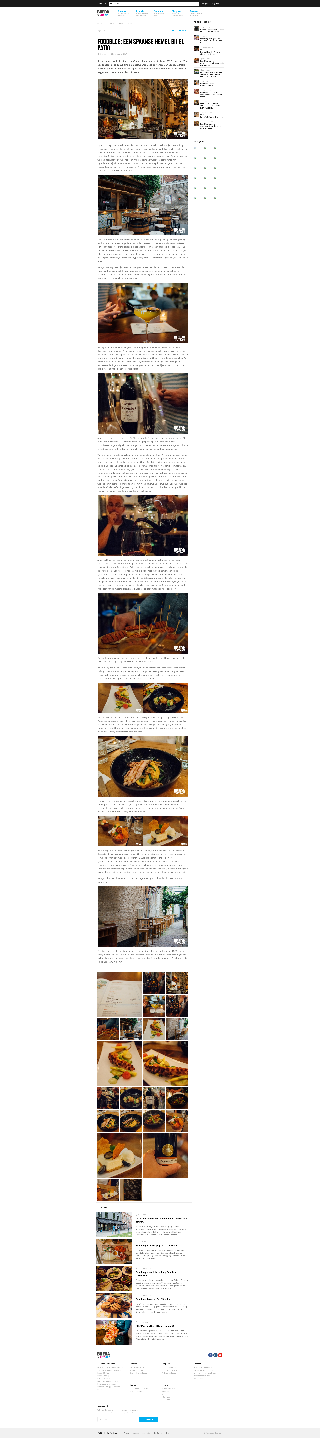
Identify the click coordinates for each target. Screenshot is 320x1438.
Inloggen (205, 4)
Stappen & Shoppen (106, 1363)
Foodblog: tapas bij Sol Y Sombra (153, 1299)
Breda (102, 4)
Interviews (166, 1397)
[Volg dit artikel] (173, 30)
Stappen (133, 1363)
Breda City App (104, 1373)
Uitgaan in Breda (136, 1370)
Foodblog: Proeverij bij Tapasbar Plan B (157, 1245)
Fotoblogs (166, 1400)
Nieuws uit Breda (168, 1389)
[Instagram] (215, 1355)
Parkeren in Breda (169, 1373)
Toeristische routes (202, 1376)
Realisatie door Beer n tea (213, 1433)
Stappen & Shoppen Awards (109, 1387)
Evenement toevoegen (107, 1384)
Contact (101, 1389)
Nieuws (165, 1385)
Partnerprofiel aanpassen (108, 1381)
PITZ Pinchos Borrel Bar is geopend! (155, 1325)
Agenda (133, 1385)
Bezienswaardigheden (203, 1367)
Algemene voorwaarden (142, 1433)
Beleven (197, 1363)
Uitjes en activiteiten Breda (205, 1373)
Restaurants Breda (137, 1367)
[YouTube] (220, 1355)
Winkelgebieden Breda (171, 1370)
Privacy (127, 1433)
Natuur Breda (199, 1378)
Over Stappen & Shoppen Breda (110, 1367)
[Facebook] (210, 1355)
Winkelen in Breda (169, 1367)
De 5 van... (166, 1394)
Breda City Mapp (104, 1376)
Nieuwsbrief (103, 1406)
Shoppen (166, 1363)
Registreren (216, 4)
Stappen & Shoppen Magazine (110, 1370)
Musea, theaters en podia (204, 1370)
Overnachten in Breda (138, 1373)
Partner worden (104, 1378)
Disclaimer (158, 1433)
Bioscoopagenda (136, 1391)
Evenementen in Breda (139, 1389)
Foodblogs (166, 1391)
